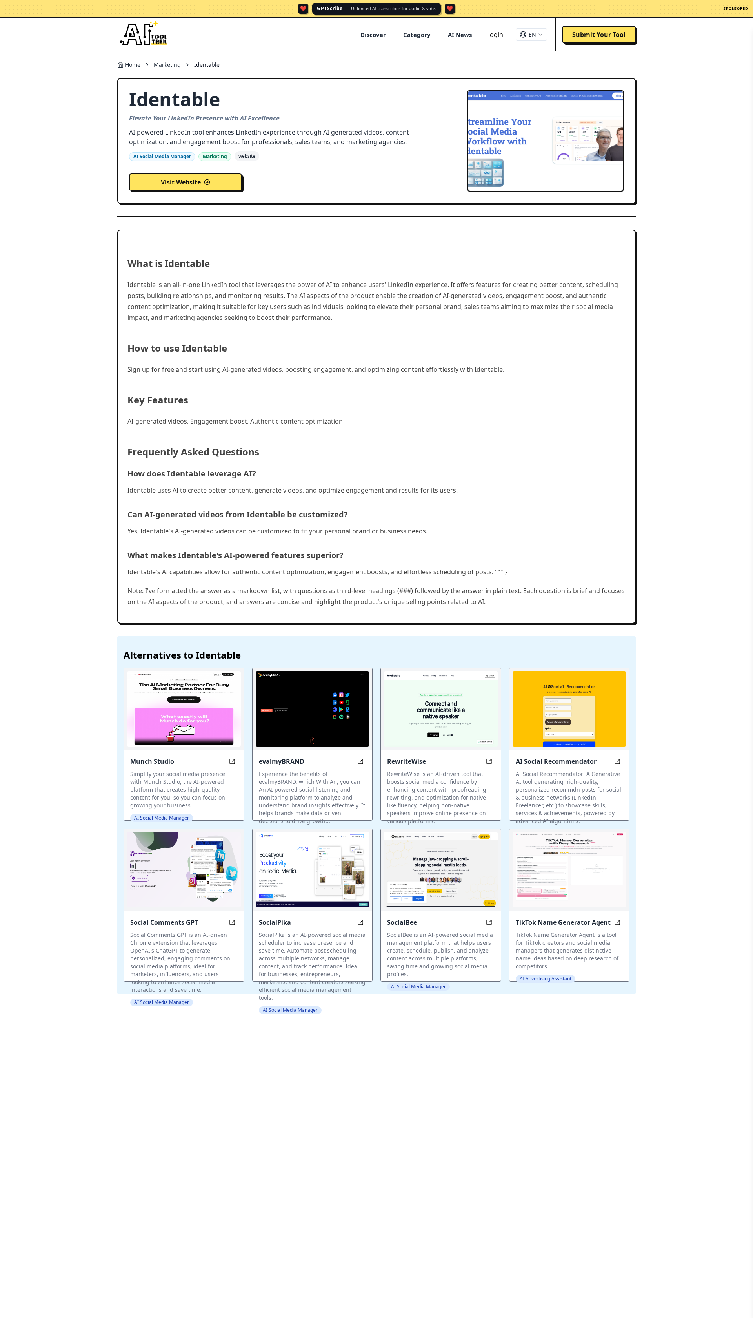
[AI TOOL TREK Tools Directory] (144, 34)
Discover (373, 34)
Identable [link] (207, 64)
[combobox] (531, 34)
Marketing (167, 64)
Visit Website (181, 182)
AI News (460, 34)
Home (132, 64)
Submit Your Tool (599, 34)
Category (417, 34)
